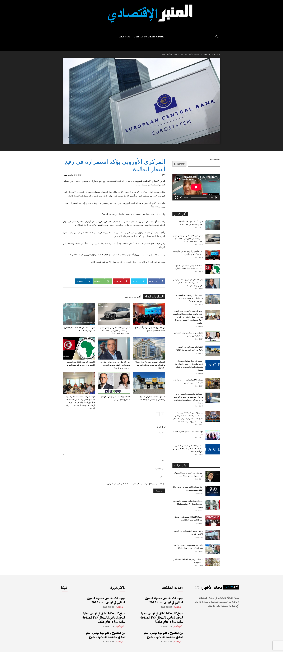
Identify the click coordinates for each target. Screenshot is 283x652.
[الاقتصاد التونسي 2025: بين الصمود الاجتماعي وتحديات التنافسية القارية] (79, 348)
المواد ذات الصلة (154, 296)
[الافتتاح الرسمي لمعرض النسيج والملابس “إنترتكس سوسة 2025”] (149, 383)
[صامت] (181, 197)
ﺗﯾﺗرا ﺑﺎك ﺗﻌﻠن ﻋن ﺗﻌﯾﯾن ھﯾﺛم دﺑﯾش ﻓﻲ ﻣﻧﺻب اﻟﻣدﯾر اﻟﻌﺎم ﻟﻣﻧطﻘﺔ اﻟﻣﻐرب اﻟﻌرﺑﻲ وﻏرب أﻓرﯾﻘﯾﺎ (115, 365)
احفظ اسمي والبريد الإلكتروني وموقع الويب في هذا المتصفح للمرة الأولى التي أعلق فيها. (134, 484)
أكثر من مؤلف (133, 296)
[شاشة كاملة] (176, 197)
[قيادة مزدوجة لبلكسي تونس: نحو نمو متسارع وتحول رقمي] (114, 383)
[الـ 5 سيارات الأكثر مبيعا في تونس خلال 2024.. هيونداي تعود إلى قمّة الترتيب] (212, 491)
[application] (196, 187)
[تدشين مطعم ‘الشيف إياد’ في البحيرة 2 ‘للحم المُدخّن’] (212, 535)
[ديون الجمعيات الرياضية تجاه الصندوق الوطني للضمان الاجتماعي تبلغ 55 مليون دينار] (212, 505)
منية (65, 175)
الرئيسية (217, 54)
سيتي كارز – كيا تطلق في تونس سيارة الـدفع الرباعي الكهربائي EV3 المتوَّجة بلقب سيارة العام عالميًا (115, 330)
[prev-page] (162, 414)
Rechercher (214, 159)
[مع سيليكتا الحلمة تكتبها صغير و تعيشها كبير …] (212, 435)
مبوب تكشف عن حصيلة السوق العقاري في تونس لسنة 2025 (106, 600)
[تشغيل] (216, 197)
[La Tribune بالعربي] (141, 16)
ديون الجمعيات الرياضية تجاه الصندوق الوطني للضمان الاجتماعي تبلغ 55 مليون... (188, 504)
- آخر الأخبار (207, 54)
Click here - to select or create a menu (141, 36)
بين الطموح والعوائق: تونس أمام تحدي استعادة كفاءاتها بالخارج (105, 635)
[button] (216, 37)
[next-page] (158, 414)
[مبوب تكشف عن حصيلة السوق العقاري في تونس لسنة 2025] (79, 314)
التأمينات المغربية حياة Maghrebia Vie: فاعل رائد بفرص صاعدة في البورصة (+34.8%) (150, 365)
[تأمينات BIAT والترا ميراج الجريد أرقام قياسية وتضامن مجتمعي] (212, 383)
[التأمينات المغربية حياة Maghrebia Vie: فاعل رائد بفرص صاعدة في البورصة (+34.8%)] (149, 348)
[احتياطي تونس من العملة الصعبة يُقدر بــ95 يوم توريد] (212, 562)
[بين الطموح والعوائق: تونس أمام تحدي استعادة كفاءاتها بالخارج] (149, 314)
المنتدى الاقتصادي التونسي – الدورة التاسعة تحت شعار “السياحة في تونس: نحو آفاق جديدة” (188, 448)
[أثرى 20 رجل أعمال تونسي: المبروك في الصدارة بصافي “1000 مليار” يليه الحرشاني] (212, 476)
